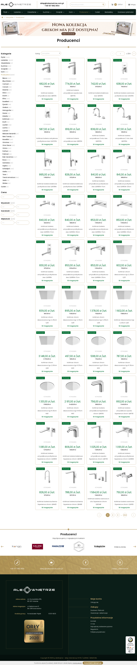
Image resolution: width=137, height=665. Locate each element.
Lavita (6, 128)
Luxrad (6, 131)
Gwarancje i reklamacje (99, 613)
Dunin (6, 96)
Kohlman (8, 119)
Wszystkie (10, 17)
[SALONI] (37, 542)
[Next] (134, 546)
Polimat (7, 154)
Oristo (7, 148)
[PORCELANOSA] (120, 542)
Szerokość (8, 211)
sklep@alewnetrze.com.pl (51, 568)
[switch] (130, 651)
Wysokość (8, 203)
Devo (6, 93)
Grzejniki (59, 12)
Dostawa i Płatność (97, 610)
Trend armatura (11, 177)
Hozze (6, 113)
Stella (7, 172)
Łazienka (17, 12)
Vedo (6, 180)
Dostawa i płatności (125, 12)
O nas (93, 624)
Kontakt (93, 621)
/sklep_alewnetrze (120, 568)
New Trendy (9, 136)
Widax (6, 183)
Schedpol (8, 169)
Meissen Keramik (11, 134)
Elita (6, 99)
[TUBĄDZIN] (99, 542)
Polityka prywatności (98, 632)
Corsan (7, 87)
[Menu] (134, 637)
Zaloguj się (94, 602)
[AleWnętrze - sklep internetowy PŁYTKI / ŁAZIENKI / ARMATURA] (16, 4)
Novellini (8, 139)
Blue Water (8, 81)
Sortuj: (37, 53)
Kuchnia (46, 12)
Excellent (8, 101)
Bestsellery (109, 12)
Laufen (7, 125)
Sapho (7, 166)
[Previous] (2, 546)
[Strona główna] (2, 17)
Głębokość (8, 219)
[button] (51, 53)
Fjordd (7, 104)
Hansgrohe (8, 110)
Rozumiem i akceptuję (92, 663)
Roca (6, 160)
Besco (7, 78)
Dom (71, 12)
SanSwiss (8, 163)
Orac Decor (9, 145)
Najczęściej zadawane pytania (101, 627)
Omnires (8, 142)
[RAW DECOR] (79, 542)
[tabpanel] (68, 29)
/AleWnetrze (85, 568)
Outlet (97, 12)
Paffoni (7, 151)
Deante (7, 90)
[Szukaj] (103, 5)
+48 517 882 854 (17, 568)
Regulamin (94, 629)
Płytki (5, 12)
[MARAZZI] (58, 546)
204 (125, 515)
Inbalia (7, 116)
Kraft (6, 122)
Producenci (83, 12)
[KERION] (17, 542)
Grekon (7, 107)
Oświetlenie (31, 12)
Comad (7, 84)
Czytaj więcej (77, 663)
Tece (5, 174)
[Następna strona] (134, 54)
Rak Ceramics (10, 157)
